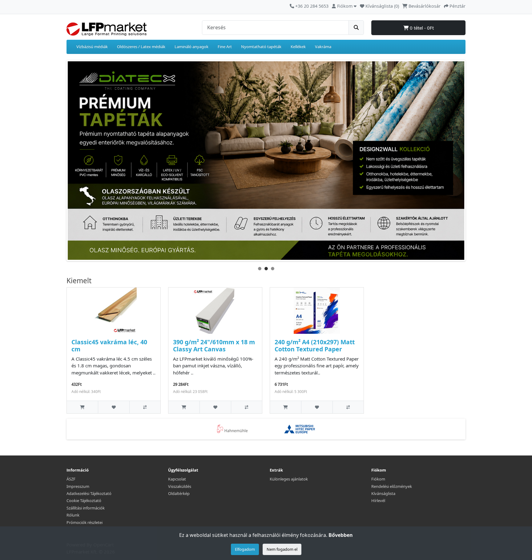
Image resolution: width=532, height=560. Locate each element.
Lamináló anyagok (191, 46)
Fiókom (378, 479)
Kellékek (298, 46)
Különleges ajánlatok (289, 479)
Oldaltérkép (179, 493)
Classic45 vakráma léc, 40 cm (109, 345)
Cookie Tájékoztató (83, 500)
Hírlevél (378, 500)
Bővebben (340, 535)
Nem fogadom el (282, 549)
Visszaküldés (179, 486)
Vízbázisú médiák (92, 46)
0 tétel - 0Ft (421, 28)
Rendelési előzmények (391, 486)
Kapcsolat (177, 479)
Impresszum (77, 486)
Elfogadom (245, 549)
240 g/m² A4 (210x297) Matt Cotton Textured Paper (315, 345)
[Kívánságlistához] (113, 407)
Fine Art (225, 46)
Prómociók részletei (84, 522)
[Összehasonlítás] (144, 407)
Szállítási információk (85, 508)
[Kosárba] (82, 407)
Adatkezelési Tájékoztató (88, 493)
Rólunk (72, 515)
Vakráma (323, 46)
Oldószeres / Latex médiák (141, 46)
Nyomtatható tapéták (261, 46)
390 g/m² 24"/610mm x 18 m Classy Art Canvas (214, 345)
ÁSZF (70, 479)
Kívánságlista (383, 493)
